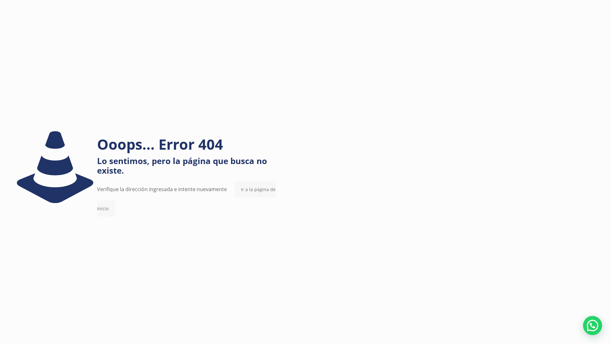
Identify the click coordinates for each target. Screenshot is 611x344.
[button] (592, 325)
